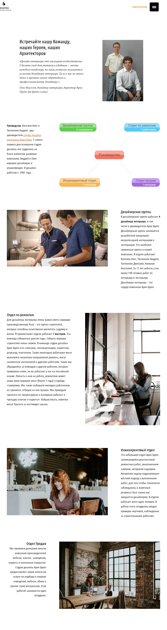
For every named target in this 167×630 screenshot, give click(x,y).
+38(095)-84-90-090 (139, 6)
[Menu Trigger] (154, 6)
